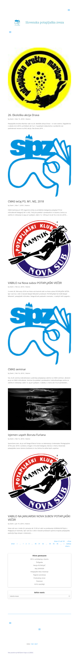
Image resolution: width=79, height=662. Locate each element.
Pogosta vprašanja (39, 575)
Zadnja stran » (68, 545)
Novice (28, 119)
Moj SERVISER (39, 568)
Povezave (39, 581)
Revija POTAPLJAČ (39, 565)
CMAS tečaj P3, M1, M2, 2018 (26, 201)
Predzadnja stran (39, 578)
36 (57, 544)
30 (35, 544)
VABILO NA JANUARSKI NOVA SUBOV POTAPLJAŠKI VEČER (39, 517)
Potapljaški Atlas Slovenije (39, 572)
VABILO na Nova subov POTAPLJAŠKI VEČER (35, 283)
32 (43, 544)
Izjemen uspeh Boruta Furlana (27, 435)
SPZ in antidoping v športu (39, 559)
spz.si (26, 653)
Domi (12, 119)
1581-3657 (34, 644)
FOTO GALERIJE (39, 584)
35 (54, 544)
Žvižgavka (39, 562)
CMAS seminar (17, 369)
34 (50, 544)
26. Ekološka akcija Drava (23, 115)
